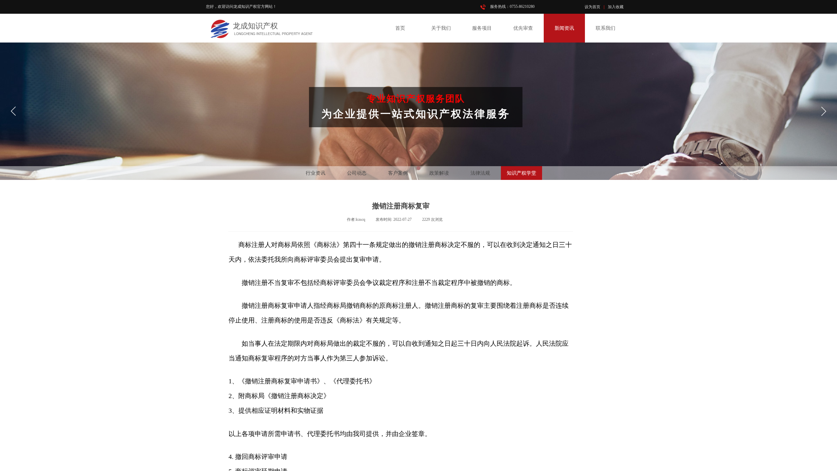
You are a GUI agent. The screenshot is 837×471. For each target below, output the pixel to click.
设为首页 (592, 7)
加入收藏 (615, 7)
